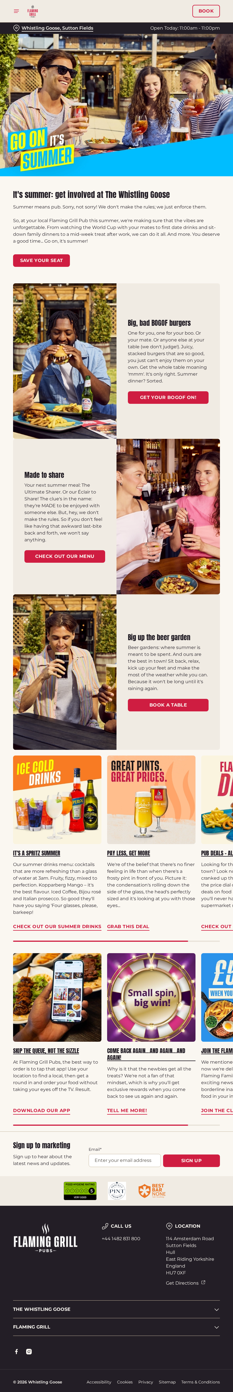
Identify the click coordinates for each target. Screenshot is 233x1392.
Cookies (125, 1382)
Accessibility (99, 1382)
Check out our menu (65, 556)
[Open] (16, 11)
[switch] (88, 715)
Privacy (145, 1382)
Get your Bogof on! (168, 397)
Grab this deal (151, 800)
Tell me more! (151, 997)
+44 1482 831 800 (121, 1238)
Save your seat (41, 260)
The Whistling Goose (41, 1309)
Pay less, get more (128, 853)
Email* (95, 1149)
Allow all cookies (190, 755)
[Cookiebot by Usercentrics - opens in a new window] (201, 632)
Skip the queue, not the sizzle (46, 1050)
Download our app (57, 997)
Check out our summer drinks (57, 800)
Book (206, 11)
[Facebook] (16, 1351)
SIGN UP (191, 1160)
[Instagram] (29, 1351)
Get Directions (182, 1283)
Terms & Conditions (200, 1382)
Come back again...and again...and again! (146, 1054)
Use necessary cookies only (115, 755)
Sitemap (167, 1382)
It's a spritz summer (36, 853)
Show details (202, 736)
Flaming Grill (31, 1327)
